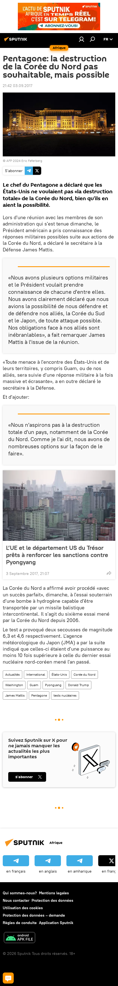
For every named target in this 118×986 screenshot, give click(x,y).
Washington (14, 685)
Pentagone (39, 695)
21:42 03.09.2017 (17, 85)
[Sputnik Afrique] (16, 41)
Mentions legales (54, 892)
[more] (108, 572)
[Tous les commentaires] (8, 978)
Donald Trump (78, 685)
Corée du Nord (84, 674)
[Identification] (81, 39)
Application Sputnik (56, 922)
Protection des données (52, 900)
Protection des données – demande (34, 915)
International (35, 674)
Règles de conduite (20, 922)
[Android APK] (19, 938)
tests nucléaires (65, 695)
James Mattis (15, 695)
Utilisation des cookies (23, 907)
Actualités (12, 674)
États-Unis (59, 674)
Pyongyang (53, 685)
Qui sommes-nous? (20, 892)
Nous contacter (16, 900)
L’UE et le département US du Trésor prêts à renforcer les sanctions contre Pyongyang (57, 555)
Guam (34, 685)
